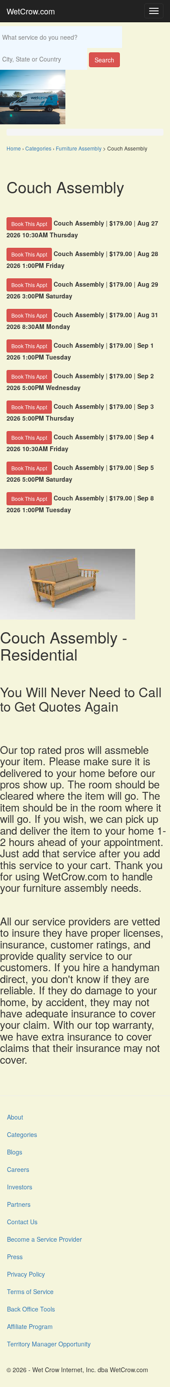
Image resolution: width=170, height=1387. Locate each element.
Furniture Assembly (79, 148)
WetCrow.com (31, 11)
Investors (19, 1186)
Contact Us (22, 1221)
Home (14, 148)
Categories (38, 148)
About (15, 1117)
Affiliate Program (30, 1326)
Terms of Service (30, 1291)
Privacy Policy (26, 1274)
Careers (18, 1169)
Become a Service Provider (44, 1239)
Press (15, 1256)
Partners (19, 1204)
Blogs (14, 1151)
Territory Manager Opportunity (49, 1343)
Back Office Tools (31, 1309)
